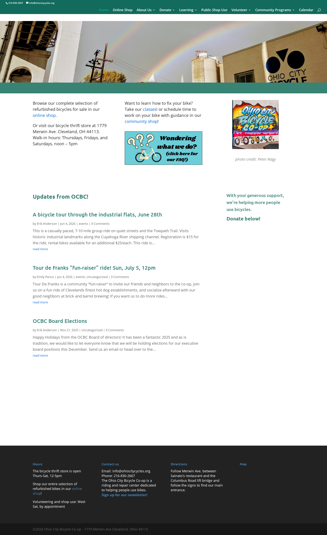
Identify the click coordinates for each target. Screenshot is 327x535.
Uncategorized (97, 277)
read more (40, 249)
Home (104, 10)
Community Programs (273, 10)
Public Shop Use (214, 10)
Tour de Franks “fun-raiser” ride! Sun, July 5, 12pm (94, 267)
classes (149, 109)
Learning (186, 10)
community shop (141, 121)
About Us (144, 10)
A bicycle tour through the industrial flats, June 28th (97, 214)
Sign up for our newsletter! (124, 495)
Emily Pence (45, 277)
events (83, 224)
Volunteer (239, 10)
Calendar (306, 10)
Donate (165, 10)
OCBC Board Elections (60, 321)
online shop (44, 115)
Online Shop (122, 10)
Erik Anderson (47, 224)
